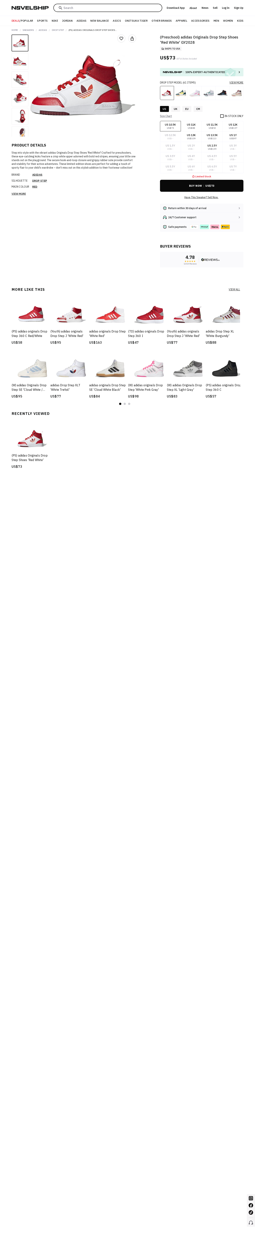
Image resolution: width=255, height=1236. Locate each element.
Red (35, 186)
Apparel (181, 20)
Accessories (200, 20)
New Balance (99, 20)
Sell (215, 8)
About (193, 8)
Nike (55, 20)
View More (19, 193)
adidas (43, 30)
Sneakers (28, 30)
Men (216, 20)
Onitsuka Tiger (136, 20)
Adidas (81, 20)
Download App (176, 8)
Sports (42, 20)
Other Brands (162, 20)
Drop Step (58, 30)
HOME (15, 30)
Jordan (67, 20)
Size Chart (166, 116)
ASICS (117, 20)
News (205, 8)
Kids (240, 20)
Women (228, 20)
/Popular (22, 20)
